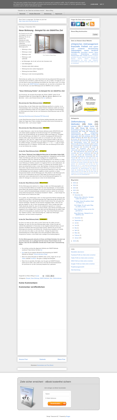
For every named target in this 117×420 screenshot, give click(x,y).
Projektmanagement (75, 166)
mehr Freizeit (83, 55)
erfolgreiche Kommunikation (77, 173)
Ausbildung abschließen (76, 159)
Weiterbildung (85, 54)
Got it (102, 4)
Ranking (84, 166)
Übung (82, 128)
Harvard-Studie (75, 140)
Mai (76, 228)
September (78, 220)
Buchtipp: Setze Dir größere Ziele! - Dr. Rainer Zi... (84, 201)
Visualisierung (80, 169)
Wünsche (73, 144)
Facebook (33, 258)
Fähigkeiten (76, 147)
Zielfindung (92, 131)
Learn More (94, 4)
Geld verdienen (78, 49)
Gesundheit (84, 52)
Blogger (68, 416)
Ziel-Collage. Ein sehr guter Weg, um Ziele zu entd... (83, 205)
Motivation (83, 150)
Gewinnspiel (74, 131)
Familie (78, 160)
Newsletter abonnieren (77, 252)
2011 (74, 192)
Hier (23, 252)
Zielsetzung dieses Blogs (40, 254)
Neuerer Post (23, 359)
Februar (77, 235)
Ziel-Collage (83, 171)
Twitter (23, 258)
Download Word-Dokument (26, 116)
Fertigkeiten (95, 145)
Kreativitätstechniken (77, 130)
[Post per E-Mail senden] (43, 276)
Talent (94, 130)
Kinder (91, 162)
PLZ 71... (80, 165)
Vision (72, 154)
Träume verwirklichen (85, 153)
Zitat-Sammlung (75, 270)
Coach (94, 159)
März (76, 233)
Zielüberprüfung (75, 133)
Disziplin (73, 160)
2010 (74, 241)
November (78, 218)
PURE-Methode (80, 151)
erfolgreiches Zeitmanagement (84, 44)
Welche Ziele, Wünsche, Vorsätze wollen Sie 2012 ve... (84, 197)
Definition (92, 128)
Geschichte (73, 162)
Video (94, 153)
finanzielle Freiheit (79, 46)
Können (93, 148)
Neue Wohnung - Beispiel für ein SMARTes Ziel (41, 30)
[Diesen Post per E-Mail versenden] (46, 276)
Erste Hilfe (93, 139)
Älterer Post (61, 359)
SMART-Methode (34, 84)
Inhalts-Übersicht (34, 13)
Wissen (94, 169)
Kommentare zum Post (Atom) (45, 365)
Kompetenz (83, 148)
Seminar (89, 151)
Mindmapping (94, 140)
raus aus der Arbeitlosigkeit (82, 174)
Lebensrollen (74, 150)
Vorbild (79, 154)
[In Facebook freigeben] (52, 276)
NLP (94, 136)
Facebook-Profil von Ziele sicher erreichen (83, 255)
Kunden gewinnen (91, 57)
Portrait (86, 165)
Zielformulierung (57, 278)
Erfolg (83, 131)
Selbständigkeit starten (80, 50)
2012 (74, 190)
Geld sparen (93, 47)
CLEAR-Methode (77, 145)
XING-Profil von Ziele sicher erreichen (82, 261)
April (76, 230)
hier (44, 98)
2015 (74, 183)
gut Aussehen (81, 61)
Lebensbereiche (81, 163)
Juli (76, 223)
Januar (77, 238)
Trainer (72, 169)
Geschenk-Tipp (92, 160)
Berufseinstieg (93, 49)
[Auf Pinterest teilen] (53, 276)
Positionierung (93, 165)
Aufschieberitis (94, 137)
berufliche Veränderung (84, 144)
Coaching (86, 145)
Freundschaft (85, 160)
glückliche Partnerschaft (86, 156)
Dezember (78, 195)
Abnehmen (90, 55)
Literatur (74, 126)
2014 (74, 185)
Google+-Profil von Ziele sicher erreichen (83, 264)
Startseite (22, 13)
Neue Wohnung (35, 278)
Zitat (72, 128)
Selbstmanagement (75, 60)
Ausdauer (95, 144)
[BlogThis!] (48, 276)
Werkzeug (88, 169)
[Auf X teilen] (50, 276)
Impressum (58, 13)
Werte (85, 137)
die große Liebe (86, 60)
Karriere (91, 52)
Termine (93, 142)
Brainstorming (88, 159)
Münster (91, 150)
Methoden (75, 124)
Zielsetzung (47, 13)
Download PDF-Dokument (41, 116)
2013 (74, 188)
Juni (76, 225)
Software (94, 168)
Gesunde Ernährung (81, 57)
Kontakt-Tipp (85, 140)
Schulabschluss (94, 58)
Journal (94, 147)
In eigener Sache (88, 126)
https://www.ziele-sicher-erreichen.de (28, 21)
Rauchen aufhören (83, 58)
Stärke (88, 130)
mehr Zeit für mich (83, 158)
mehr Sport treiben (89, 61)
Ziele (51, 278)
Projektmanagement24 (77, 267)
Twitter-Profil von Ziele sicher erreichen (82, 258)
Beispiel (28, 278)
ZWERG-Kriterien (75, 171)
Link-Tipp (90, 163)
